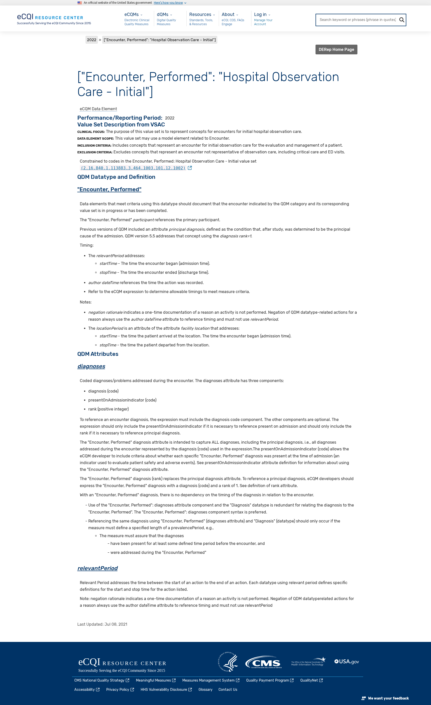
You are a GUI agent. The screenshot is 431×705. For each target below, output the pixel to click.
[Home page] (54, 18)
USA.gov (346, 661)
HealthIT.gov (308, 662)
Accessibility (84, 690)
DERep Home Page (336, 49)
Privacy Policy (117, 690)
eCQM (85, 108)
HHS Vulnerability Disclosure (164, 690)
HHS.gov (228, 662)
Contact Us (227, 690)
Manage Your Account (263, 22)
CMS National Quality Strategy (99, 680)
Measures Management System (208, 680)
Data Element (104, 108)
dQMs (162, 14)
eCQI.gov (128, 666)
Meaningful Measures (153, 680)
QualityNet (309, 680)
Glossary (206, 690)
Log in (260, 14)
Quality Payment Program (267, 680)
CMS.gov (264, 662)
